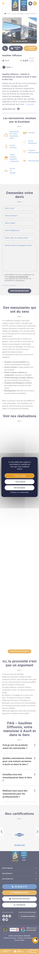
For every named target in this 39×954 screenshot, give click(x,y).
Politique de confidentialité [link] (20, 492)
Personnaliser (19, 487)
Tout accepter (20, 475)
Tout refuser (20, 481)
